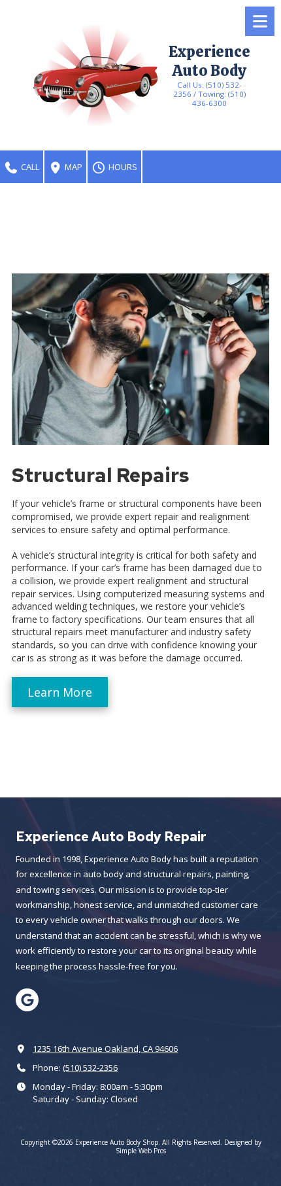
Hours (122, 167)
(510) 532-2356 (90, 1067)
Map (72, 167)
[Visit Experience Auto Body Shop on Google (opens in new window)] (27, 999)
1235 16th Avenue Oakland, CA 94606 (105, 1049)
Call (29, 167)
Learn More (59, 692)
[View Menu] (259, 21)
